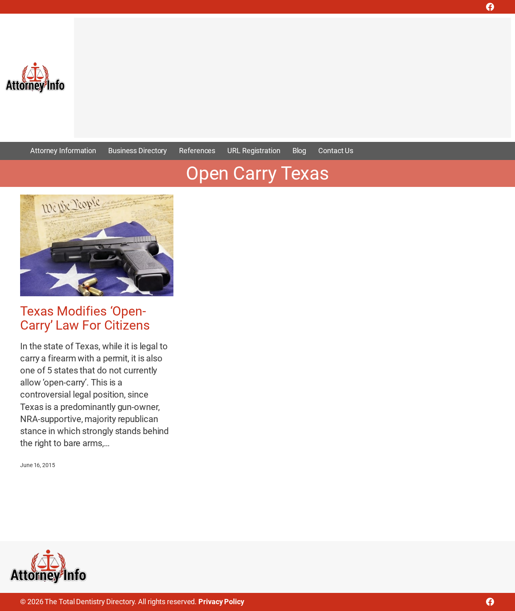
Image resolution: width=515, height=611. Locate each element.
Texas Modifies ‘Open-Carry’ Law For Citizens (85, 318)
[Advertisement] (292, 81)
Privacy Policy (221, 602)
